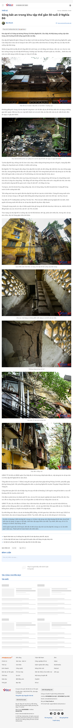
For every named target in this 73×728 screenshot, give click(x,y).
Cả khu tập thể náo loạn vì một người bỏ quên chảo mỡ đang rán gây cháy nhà (28, 539)
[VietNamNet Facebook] (51, 714)
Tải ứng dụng (48, 717)
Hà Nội (14, 548)
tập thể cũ (22, 548)
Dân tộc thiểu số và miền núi (43, 672)
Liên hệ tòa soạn (21, 699)
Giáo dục (4, 679)
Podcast (56, 668)
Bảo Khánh (9, 23)
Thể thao (4, 675)
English (37, 679)
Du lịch (18, 675)
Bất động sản (20, 679)
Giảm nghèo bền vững (41, 665)
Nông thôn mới (39, 668)
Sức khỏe (18, 665)
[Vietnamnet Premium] (7, 658)
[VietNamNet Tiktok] (58, 714)
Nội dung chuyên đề (41, 675)
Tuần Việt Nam (39, 657)
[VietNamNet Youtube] (55, 714)
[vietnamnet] (9, 6)
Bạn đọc (18, 682)
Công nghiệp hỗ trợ (41, 661)
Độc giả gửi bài (64, 717)
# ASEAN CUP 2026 (22, 5)
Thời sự (5, 10)
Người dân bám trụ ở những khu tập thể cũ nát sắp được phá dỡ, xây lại (26, 536)
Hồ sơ (36, 682)
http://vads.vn (49, 701)
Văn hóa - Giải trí (21, 661)
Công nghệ (19, 668)
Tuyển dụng (56, 720)
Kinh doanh (5, 668)
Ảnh (55, 657)
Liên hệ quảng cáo (47, 689)
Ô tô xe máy (19, 672)
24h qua (56, 672)
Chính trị (4, 661)
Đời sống (18, 657)
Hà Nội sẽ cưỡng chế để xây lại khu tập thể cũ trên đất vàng (22, 542)
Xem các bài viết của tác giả (64, 23)
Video (55, 661)
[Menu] (3, 5)
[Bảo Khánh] (3, 23)
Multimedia (57, 665)
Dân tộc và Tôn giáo (8, 672)
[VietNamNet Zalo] (62, 714)
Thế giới (4, 682)
